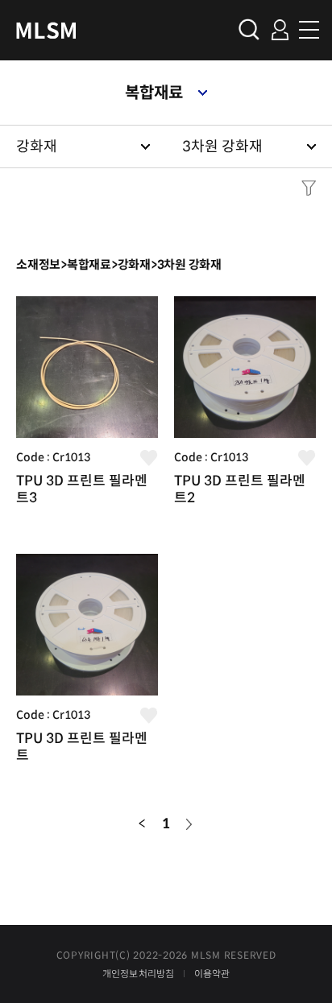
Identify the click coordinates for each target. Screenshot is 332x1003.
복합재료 (154, 93)
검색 (249, 29)
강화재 (36, 146)
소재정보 (38, 264)
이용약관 (212, 974)
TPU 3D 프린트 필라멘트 (81, 747)
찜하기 (149, 458)
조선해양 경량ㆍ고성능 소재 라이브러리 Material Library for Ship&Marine (46, 30)
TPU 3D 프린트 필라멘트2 (239, 489)
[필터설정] (304, 188)
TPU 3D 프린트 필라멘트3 (81, 489)
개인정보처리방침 (138, 974)
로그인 (279, 30)
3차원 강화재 (222, 146)
